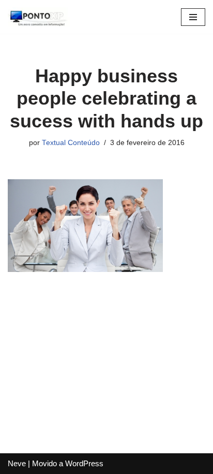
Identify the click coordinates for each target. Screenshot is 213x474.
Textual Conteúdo (71, 143)
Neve (17, 463)
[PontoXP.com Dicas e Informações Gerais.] (39, 16)
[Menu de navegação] (193, 17)
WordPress (84, 463)
